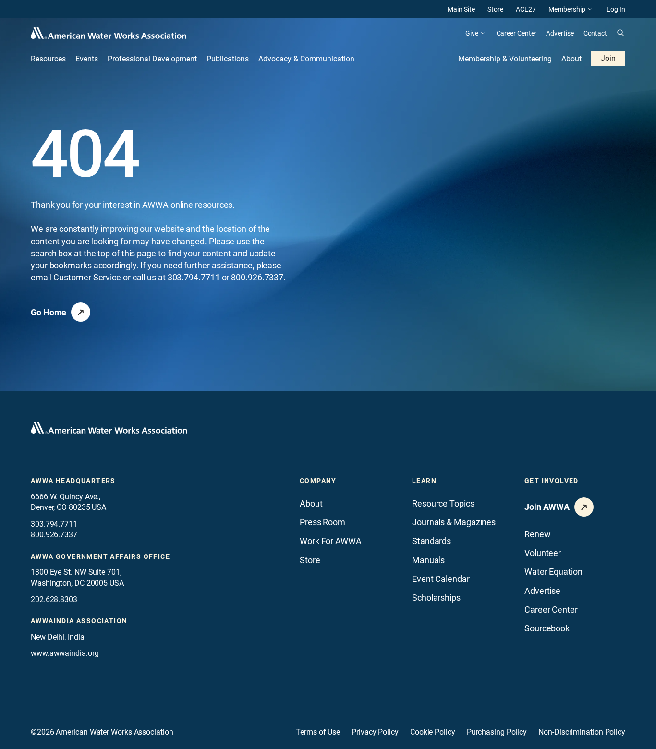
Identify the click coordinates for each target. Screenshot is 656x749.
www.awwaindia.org (64, 653)
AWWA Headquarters (73, 480)
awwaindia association (79, 621)
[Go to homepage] (109, 428)
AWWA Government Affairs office (100, 556)
